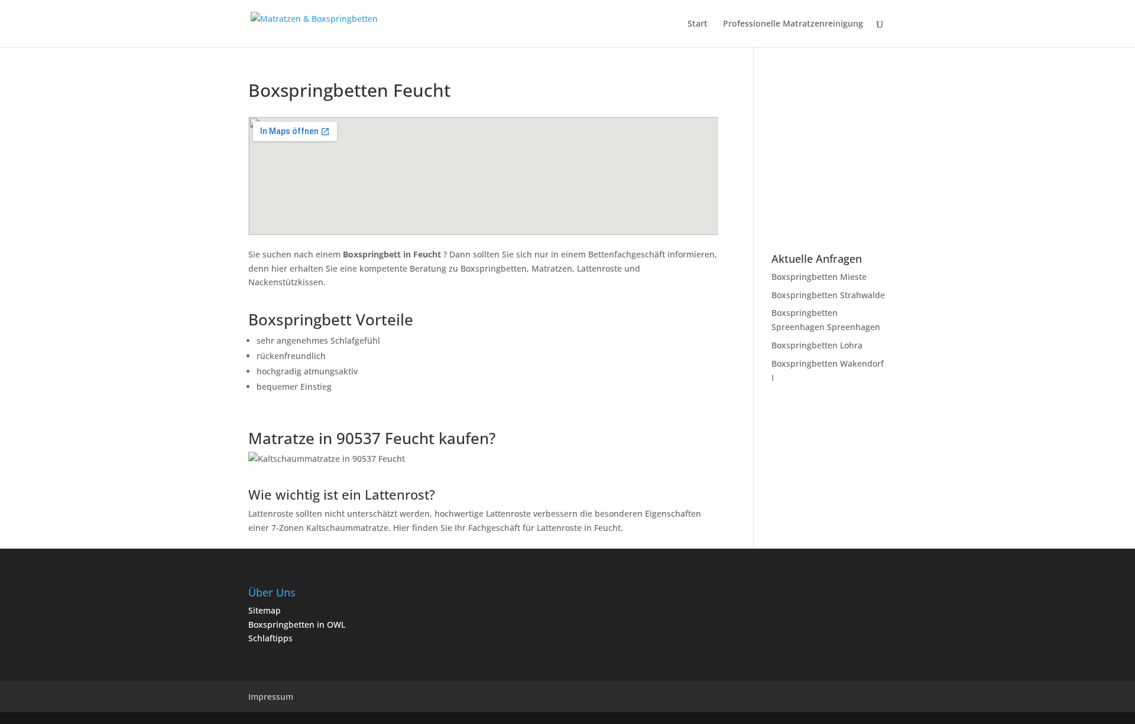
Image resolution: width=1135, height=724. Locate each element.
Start (698, 24)
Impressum (270, 696)
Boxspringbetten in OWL (296, 624)
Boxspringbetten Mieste (819, 276)
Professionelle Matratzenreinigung (793, 24)
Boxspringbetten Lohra (816, 345)
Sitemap (264, 610)
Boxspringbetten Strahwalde (828, 295)
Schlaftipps (270, 638)
